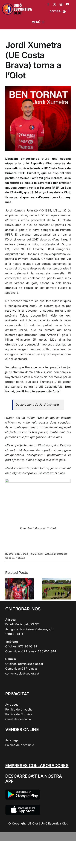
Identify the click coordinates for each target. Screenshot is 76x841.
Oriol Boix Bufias (18, 553)
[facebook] (48, 4)
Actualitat (50, 553)
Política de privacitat (19, 709)
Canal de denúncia (18, 719)
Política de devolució (19, 745)
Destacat (62, 553)
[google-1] (22, 791)
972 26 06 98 (27, 646)
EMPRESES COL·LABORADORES (37, 765)
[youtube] (67, 4)
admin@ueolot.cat (30, 664)
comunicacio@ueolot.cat (22, 673)
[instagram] (61, 4)
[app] (22, 806)
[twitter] (54, 4)
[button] (8, 588)
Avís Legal (12, 704)
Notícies (20, 557)
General (9, 557)
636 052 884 (47, 651)
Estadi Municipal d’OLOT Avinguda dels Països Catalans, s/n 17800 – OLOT (29, 629)
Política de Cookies (18, 714)
